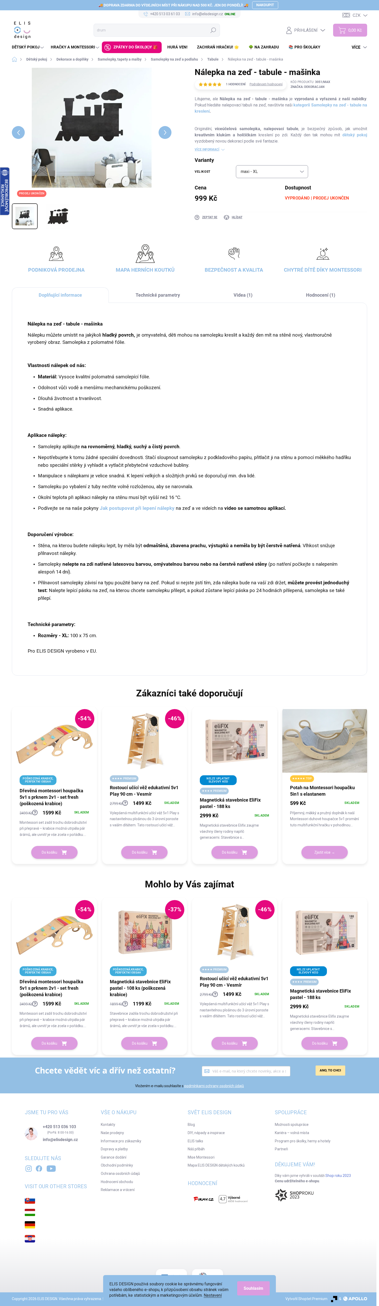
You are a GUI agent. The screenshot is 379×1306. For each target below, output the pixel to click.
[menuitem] (28, 47)
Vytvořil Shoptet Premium (306, 1299)
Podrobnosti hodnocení (266, 84)
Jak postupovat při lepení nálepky (137, 508)
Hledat (213, 30)
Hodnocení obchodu (117, 1182)
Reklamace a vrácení (118, 1190)
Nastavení (213, 1295)
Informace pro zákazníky (121, 1141)
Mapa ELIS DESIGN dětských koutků (216, 1165)
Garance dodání (113, 1157)
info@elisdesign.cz (60, 1140)
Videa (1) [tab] (243, 295)
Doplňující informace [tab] (60, 295)
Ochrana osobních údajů (120, 1173)
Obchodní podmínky (117, 1165)
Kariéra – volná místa (292, 1133)
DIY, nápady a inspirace (206, 1133)
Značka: (307, 87)
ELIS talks (195, 1141)
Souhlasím (253, 1288)
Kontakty (108, 1124)
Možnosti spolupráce (292, 1124)
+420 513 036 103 (59, 1127)
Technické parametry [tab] (158, 295)
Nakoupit (265, 5)
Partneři (281, 1149)
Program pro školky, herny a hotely (303, 1141)
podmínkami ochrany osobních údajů (214, 1086)
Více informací (207, 149)
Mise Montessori (201, 1157)
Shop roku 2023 (338, 1176)
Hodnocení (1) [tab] (320, 295)
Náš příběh (196, 1149)
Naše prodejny (112, 1133)
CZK (356, 15)
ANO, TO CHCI (330, 1070)
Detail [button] (324, 852)
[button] (54, 823)
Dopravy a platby (114, 1149)
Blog (191, 1124)
